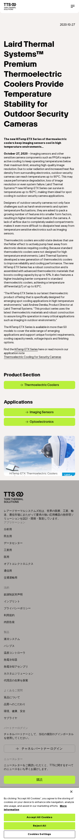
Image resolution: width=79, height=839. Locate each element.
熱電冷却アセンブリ (16, 666)
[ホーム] (10, 6)
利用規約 (9, 615)
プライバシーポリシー (17, 608)
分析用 (8, 529)
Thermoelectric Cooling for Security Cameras (32, 357)
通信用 (8, 570)
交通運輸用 (10, 577)
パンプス (9, 646)
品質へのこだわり (14, 704)
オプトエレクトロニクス (18, 564)
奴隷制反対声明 (13, 594)
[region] (39, 813)
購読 (39, 779)
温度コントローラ (14, 653)
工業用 (8, 550)
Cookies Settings (39, 834)
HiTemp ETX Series (26, 349)
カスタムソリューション (18, 673)
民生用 (8, 536)
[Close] (71, 791)
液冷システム (12, 639)
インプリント (12, 601)
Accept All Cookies (39, 817)
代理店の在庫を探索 (16, 680)
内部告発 (9, 622)
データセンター (13, 543)
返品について (12, 697)
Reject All (39, 826)
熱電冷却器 (10, 660)
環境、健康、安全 (14, 711)
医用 (6, 557)
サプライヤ (10, 718)
